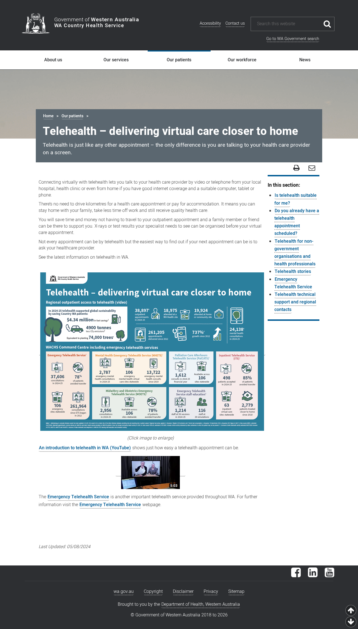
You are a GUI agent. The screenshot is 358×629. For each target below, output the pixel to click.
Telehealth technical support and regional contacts (295, 302)
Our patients (179, 59)
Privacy (211, 591)
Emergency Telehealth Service (78, 497)
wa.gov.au (124, 591)
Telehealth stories (293, 271)
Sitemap (236, 591)
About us (53, 59)
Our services (116, 59)
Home (48, 116)
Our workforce (242, 59)
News (304, 59)
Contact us (235, 23)
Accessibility (210, 23)
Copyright (153, 591)
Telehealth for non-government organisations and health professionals (294, 253)
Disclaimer (183, 591)
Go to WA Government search (292, 39)
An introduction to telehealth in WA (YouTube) (85, 448)
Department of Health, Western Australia (200, 604)
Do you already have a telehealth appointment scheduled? (296, 222)
